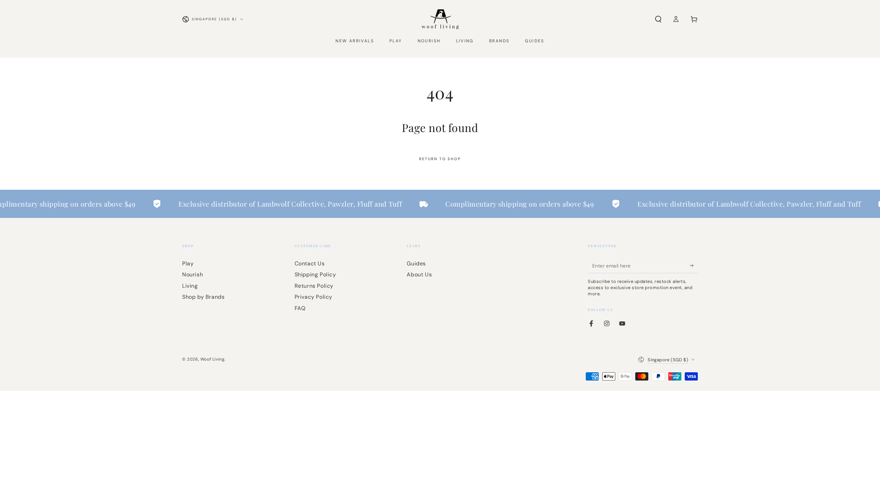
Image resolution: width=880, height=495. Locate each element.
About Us (419, 274)
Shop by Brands (203, 296)
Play (188, 263)
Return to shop (440, 158)
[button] (658, 19)
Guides (416, 263)
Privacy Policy (313, 296)
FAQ (300, 308)
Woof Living (212, 359)
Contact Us (310, 263)
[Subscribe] (694, 265)
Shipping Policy (315, 274)
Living (190, 285)
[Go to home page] (440, 19)
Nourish (192, 274)
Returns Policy (314, 285)
